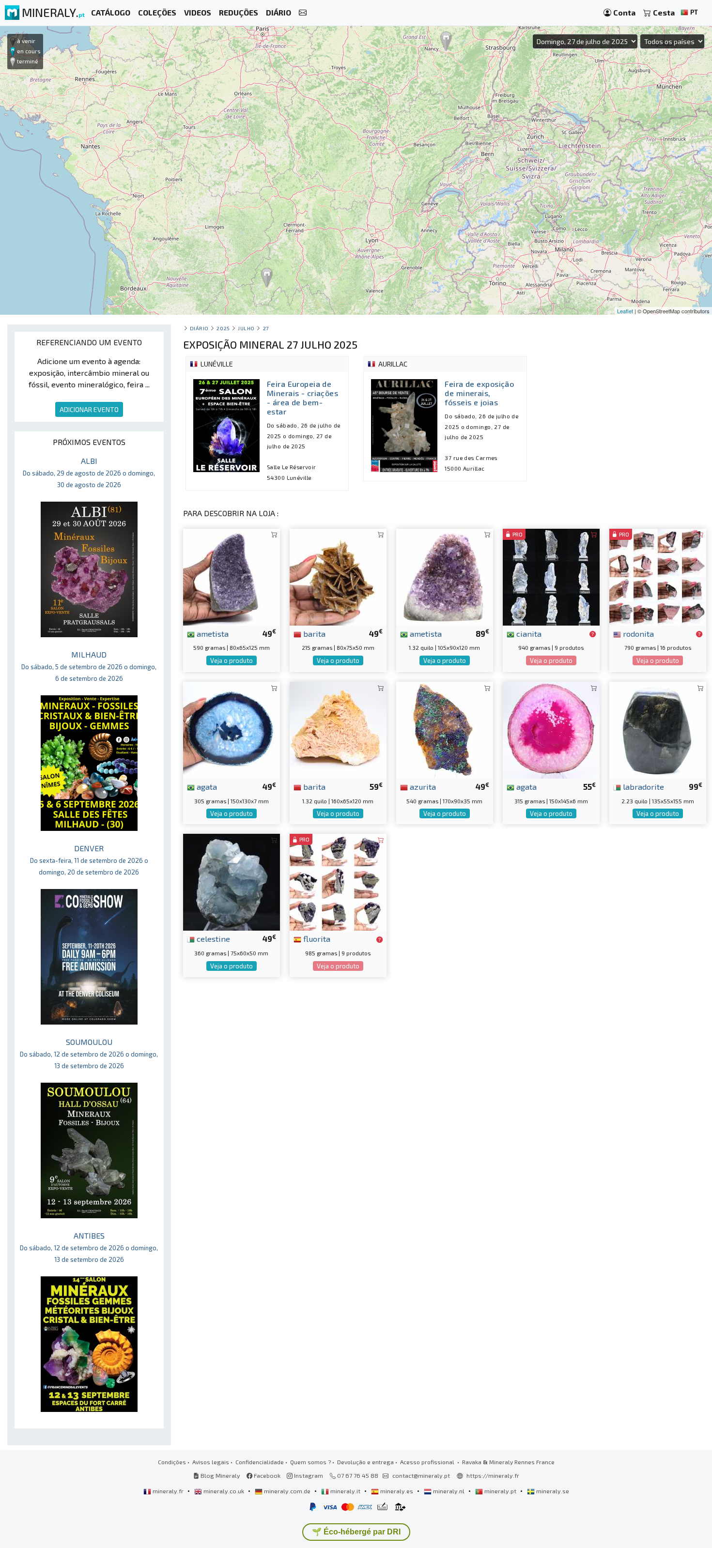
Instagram (308, 1475)
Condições (172, 1461)
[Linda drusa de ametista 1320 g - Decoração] (444, 576)
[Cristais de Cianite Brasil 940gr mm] (551, 576)
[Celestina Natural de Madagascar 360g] (231, 881)
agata (206, 786)
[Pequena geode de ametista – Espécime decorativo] (231, 576)
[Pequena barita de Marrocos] (338, 576)
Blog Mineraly (219, 1475)
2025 (223, 328)
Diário (199, 328)
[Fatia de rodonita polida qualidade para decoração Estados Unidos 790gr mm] (657, 576)
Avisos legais (210, 1461)
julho (246, 328)
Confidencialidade (259, 1461)
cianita (528, 633)
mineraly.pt (500, 1490)
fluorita (315, 938)
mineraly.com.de (287, 1490)
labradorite (642, 786)
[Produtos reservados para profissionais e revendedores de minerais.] (592, 634)
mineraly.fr (168, 1490)
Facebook (266, 1475)
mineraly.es (397, 1490)
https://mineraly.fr (492, 1475)
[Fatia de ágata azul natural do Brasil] (231, 729)
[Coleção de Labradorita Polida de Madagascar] (657, 729)
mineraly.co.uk (224, 1490)
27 (266, 328)
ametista (212, 633)
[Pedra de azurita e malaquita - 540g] (444, 729)
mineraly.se (552, 1490)
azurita (422, 786)
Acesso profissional (428, 1461)
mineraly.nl (449, 1490)
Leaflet (625, 311)
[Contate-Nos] (302, 13)
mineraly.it (345, 1490)
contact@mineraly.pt (421, 1475)
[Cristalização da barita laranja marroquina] (338, 729)
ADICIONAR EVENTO (89, 409)
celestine (212, 938)
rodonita (637, 633)
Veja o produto (231, 660)
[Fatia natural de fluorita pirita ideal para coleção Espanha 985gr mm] (338, 881)
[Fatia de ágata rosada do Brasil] (551, 729)
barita (313, 633)
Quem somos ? (310, 1461)
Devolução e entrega (365, 1461)
